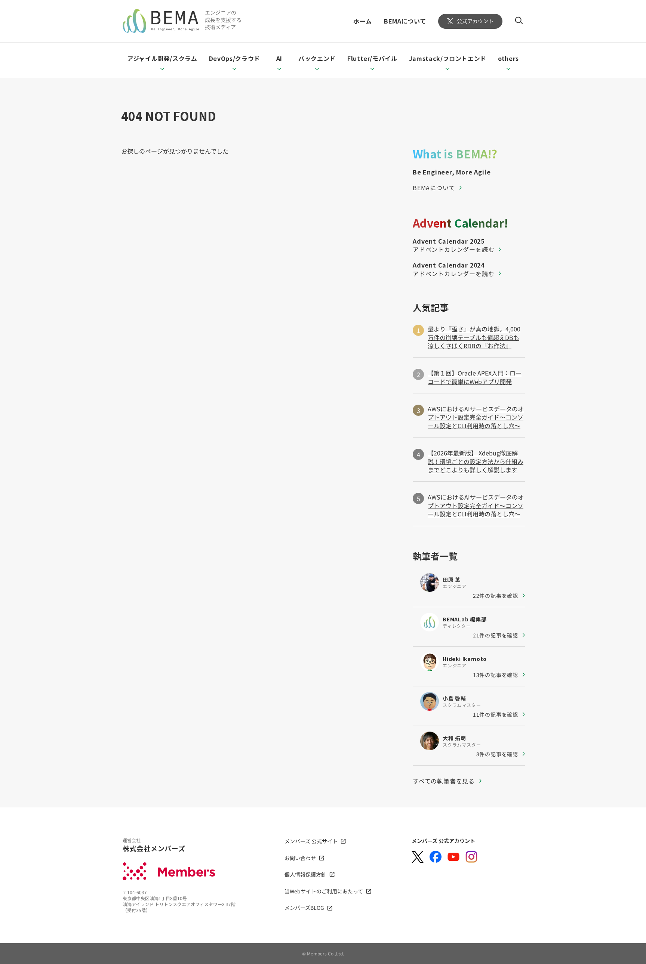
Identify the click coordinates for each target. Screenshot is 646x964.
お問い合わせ (300, 858)
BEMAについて (405, 20)
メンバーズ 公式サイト (311, 841)
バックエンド (317, 58)
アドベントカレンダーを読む (453, 249)
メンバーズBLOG (304, 907)
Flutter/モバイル (372, 58)
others (508, 58)
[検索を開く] (518, 20)
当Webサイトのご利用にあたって (323, 891)
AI (279, 58)
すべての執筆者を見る (444, 780)
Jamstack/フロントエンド (447, 58)
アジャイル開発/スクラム (162, 58)
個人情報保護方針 (305, 874)
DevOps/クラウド (234, 58)
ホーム (362, 20)
